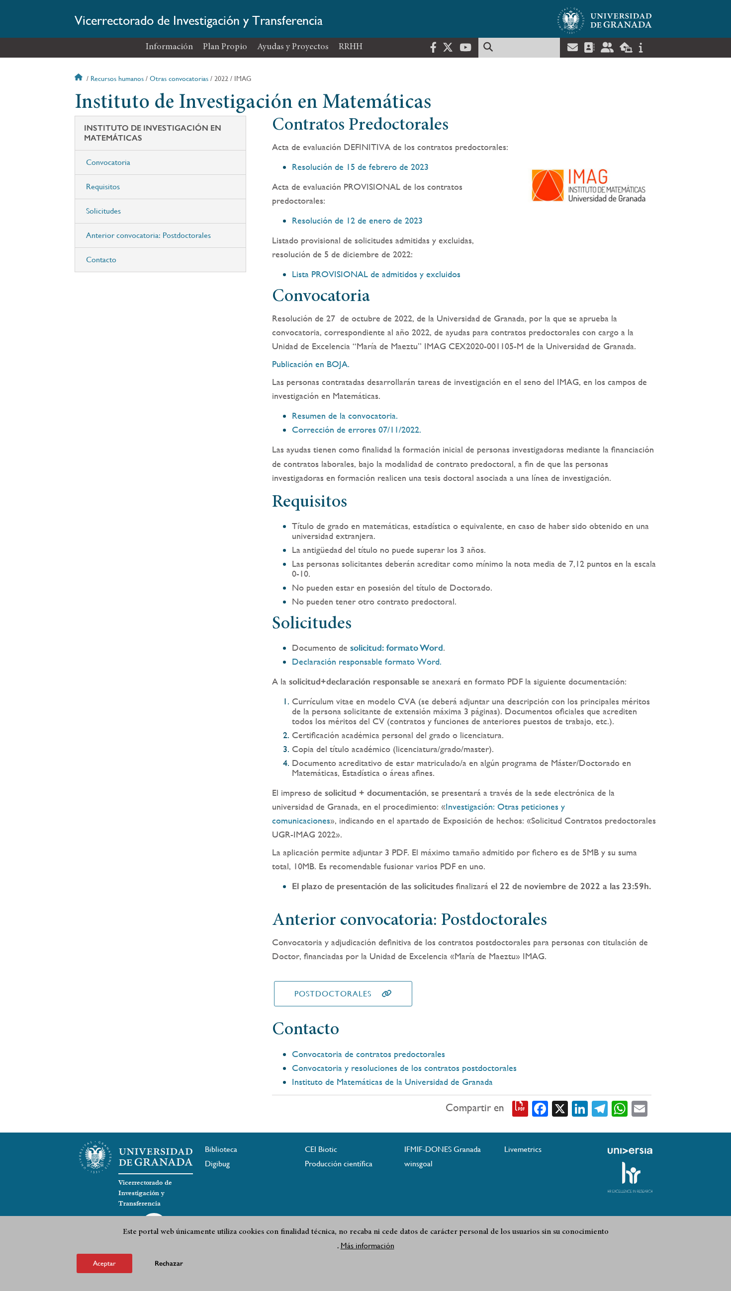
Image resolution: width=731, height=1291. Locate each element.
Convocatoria (108, 162)
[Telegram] (600, 1108)
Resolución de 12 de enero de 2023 (357, 220)
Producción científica (338, 1163)
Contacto (101, 259)
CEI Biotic (321, 1149)
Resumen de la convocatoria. (345, 415)
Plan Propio (225, 47)
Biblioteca (221, 1149)
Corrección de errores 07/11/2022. (356, 429)
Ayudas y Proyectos (293, 47)
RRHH (351, 47)
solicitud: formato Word (396, 647)
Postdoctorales (332, 993)
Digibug (217, 1163)
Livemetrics (523, 1149)
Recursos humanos (117, 78)
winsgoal (418, 1163)
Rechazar (169, 1263)
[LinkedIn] (580, 1108)
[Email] (639, 1108)
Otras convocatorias (179, 78)
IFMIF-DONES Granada (442, 1149)
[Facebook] (540, 1108)
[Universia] (630, 1151)
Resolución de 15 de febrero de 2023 (360, 166)
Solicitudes (103, 211)
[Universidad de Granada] (604, 20)
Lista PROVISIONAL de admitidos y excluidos (376, 274)
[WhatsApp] (620, 1108)
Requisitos (103, 186)
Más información (367, 1245)
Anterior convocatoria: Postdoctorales (148, 235)
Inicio (80, 78)
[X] (560, 1108)
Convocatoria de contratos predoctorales (368, 1054)
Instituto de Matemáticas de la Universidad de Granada (392, 1081)
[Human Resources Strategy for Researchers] (630, 1177)
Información (169, 47)
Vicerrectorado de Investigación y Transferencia (199, 20)
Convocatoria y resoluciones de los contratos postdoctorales (404, 1068)
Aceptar (104, 1263)
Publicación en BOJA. (311, 364)
